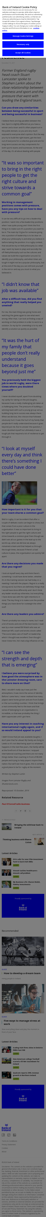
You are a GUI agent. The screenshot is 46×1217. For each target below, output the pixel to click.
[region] (23, 29)
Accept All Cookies (23, 53)
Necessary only (23, 44)
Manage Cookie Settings (23, 36)
